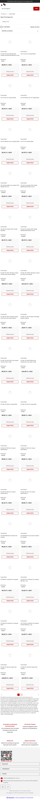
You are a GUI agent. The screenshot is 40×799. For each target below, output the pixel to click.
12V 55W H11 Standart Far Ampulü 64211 (9, 624)
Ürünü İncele (10, 71)
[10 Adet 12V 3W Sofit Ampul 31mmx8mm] (30, 436)
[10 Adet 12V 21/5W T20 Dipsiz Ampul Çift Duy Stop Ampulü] (30, 261)
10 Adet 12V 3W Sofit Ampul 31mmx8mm (28, 448)
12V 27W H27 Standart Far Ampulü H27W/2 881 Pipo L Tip (30, 624)
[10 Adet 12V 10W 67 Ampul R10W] (10, 392)
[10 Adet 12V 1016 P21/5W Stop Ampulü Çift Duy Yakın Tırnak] (30, 348)
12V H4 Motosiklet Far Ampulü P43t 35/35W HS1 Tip (10, 186)
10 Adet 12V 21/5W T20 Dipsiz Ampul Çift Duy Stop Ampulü (30, 273)
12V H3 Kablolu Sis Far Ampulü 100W (10, 141)
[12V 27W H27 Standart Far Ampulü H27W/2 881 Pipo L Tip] (30, 611)
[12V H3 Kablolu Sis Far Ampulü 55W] (30, 85)
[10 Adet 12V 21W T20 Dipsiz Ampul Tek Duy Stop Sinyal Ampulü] (10, 261)
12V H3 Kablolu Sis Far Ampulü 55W (30, 97)
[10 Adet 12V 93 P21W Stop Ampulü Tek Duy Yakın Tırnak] (10, 348)
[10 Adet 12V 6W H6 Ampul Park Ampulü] (10, 655)
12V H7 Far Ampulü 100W (27, 141)
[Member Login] (2, 5)
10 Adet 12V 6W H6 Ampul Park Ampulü (8, 667)
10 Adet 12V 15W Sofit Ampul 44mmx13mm (8, 492)
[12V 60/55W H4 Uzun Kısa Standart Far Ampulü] (30, 523)
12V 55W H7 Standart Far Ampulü (9, 579)
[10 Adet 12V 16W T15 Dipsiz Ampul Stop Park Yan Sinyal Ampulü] (10, 304)
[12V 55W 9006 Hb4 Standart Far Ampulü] (10, 523)
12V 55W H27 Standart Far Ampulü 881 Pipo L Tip (30, 580)
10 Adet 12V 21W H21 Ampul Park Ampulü (29, 667)
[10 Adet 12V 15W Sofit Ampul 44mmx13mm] (10, 480)
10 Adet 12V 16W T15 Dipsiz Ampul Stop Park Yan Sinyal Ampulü (9, 317)
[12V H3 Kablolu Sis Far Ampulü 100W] (10, 129)
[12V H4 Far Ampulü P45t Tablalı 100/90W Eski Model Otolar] (30, 217)
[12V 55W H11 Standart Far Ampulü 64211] (10, 611)
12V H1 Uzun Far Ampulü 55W (28, 54)
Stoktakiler (6, 27)
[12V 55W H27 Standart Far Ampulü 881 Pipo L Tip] (30, 567)
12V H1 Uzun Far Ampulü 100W (8, 97)
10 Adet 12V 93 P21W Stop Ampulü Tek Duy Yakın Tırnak (9, 361)
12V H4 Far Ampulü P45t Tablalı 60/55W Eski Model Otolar (29, 186)
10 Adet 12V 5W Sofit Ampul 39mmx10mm (28, 492)
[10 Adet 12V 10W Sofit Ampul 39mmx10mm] (10, 436)
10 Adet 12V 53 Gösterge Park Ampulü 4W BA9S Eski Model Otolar (10, 54)
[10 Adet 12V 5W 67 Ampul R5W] (30, 392)
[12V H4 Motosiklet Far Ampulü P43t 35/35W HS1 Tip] (10, 173)
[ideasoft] (10, 798)
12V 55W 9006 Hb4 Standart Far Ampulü (9, 536)
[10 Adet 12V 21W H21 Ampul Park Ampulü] (30, 655)
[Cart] (5, 5)
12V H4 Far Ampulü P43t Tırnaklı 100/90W (9, 229)
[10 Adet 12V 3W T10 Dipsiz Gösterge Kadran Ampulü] (30, 304)
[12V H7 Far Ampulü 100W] (30, 129)
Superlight (12, 14)
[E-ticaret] (19, 797)
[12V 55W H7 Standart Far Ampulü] (10, 567)
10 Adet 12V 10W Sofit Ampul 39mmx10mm (8, 448)
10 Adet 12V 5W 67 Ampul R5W (28, 404)
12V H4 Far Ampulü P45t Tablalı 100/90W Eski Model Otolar (29, 229)
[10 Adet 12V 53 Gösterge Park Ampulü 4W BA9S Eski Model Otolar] (10, 42)
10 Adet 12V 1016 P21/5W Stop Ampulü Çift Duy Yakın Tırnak (28, 361)
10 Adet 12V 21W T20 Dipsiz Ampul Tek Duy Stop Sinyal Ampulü (9, 273)
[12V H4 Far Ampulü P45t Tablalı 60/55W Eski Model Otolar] (30, 173)
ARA (36, 8)
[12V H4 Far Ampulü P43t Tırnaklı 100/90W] (10, 217)
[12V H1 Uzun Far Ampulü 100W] (10, 85)
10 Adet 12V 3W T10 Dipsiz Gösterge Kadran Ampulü (30, 317)
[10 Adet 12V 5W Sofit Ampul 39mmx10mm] (30, 480)
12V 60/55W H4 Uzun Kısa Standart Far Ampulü (30, 536)
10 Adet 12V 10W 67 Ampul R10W (9, 404)
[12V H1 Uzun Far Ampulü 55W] (30, 42)
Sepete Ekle (10, 75)
